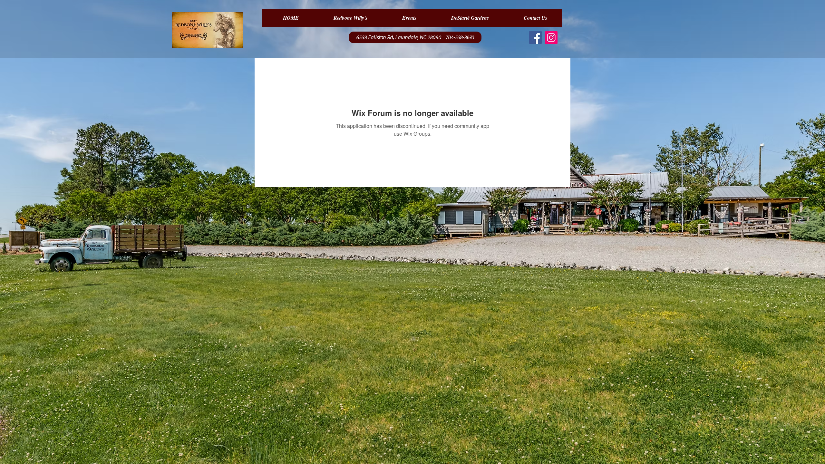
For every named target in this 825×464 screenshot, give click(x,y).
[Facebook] (535, 37)
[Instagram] (551, 37)
